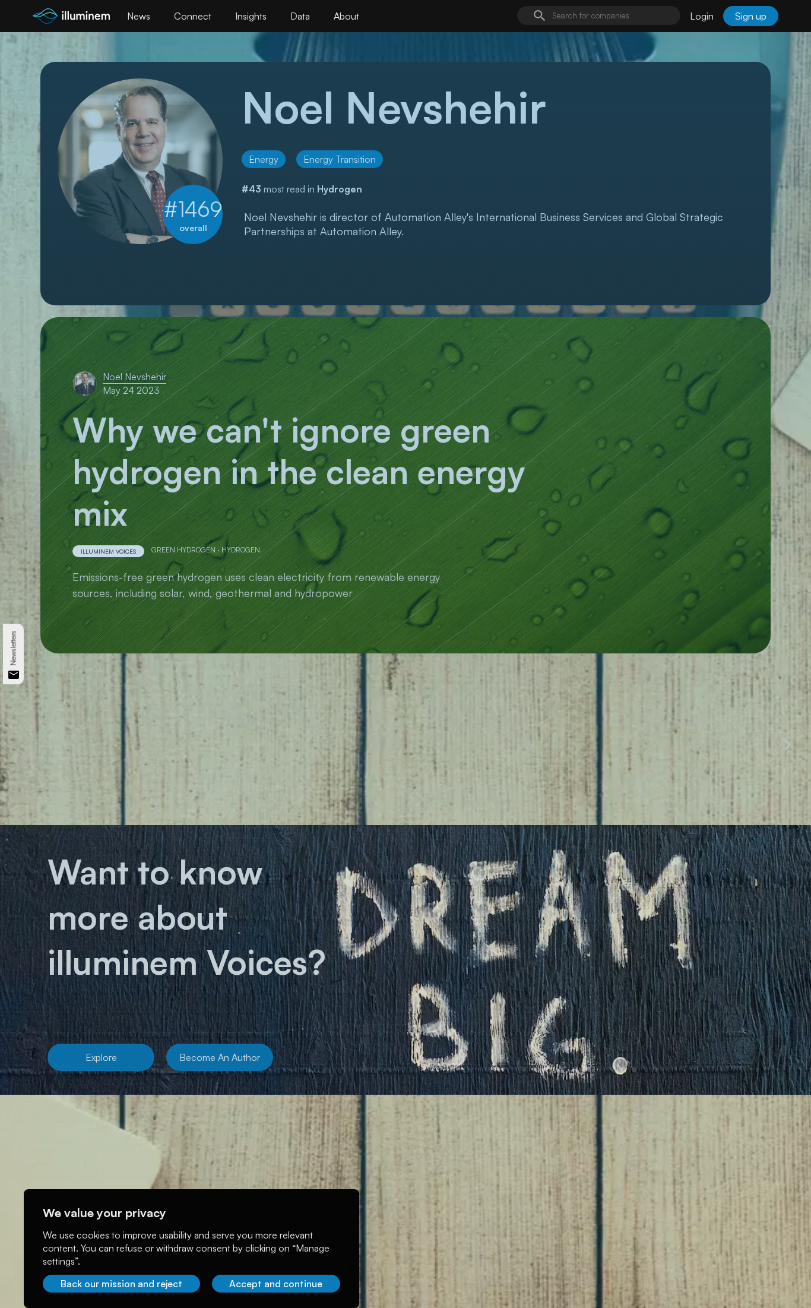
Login (702, 16)
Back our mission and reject (121, 1284)
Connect (192, 16)
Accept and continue (275, 1284)
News (138, 16)
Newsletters (13, 648)
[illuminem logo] (71, 17)
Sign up (750, 16)
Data (300, 16)
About (346, 16)
